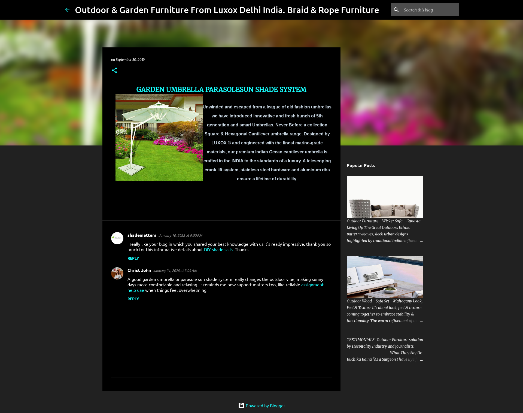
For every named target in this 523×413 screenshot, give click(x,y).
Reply (133, 258)
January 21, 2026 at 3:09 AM (175, 270)
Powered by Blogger (265, 405)
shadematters (141, 235)
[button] (114, 70)
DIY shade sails (218, 249)
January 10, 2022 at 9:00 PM (180, 235)
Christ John (139, 270)
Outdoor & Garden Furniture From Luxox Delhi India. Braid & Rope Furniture (227, 9)
